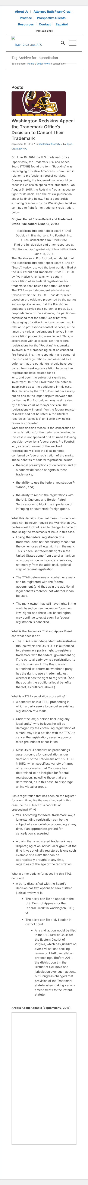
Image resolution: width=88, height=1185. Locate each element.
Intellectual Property (49, 144)
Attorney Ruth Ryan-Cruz (52, 11)
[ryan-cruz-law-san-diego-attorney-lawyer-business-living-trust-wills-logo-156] (37, 42)
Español (62, 24)
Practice (26, 18)
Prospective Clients (51, 18)
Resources (26, 24)
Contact (45, 24)
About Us (21, 11)
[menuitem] (22, 11)
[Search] (60, 42)
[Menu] (70, 42)
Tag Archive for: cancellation (35, 58)
